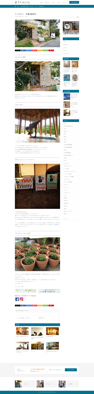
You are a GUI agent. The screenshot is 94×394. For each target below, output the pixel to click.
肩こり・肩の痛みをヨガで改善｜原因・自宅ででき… (67, 70)
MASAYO (65, 131)
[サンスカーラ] (37, 346)
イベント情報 (66, 168)
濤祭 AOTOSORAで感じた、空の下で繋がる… (67, 83)
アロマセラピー (66, 163)
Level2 (65, 128)
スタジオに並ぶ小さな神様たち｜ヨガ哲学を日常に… (75, 83)
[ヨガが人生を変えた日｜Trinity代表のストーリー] (67, 104)
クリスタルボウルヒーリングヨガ (69, 171)
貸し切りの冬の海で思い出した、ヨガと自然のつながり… (74, 96)
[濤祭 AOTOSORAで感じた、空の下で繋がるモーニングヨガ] (67, 77)
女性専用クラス (66, 203)
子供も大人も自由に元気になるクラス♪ (22, 337)
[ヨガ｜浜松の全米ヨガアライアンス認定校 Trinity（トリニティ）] (22, 2)
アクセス (53, 2)
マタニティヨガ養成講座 (68, 181)
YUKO (65, 160)
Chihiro (65, 123)
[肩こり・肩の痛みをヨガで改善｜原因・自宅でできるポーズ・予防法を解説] (67, 64)
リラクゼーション (67, 192)
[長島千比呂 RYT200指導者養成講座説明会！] (37, 331)
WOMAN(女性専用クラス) (68, 155)
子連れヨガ (66, 205)
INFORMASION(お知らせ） (19, 16)
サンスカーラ (33, 351)
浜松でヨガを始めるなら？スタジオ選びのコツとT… (75, 70)
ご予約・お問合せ (74, 2)
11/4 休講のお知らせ (49, 336)
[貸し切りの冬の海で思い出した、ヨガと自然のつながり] (67, 96)
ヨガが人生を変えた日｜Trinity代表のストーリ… (74, 104)
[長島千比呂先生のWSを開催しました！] (52, 346)
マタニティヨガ (66, 179)
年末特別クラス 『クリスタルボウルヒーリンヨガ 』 (22, 352)
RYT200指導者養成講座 (68, 147)
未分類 (65, 208)
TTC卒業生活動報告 (67, 152)
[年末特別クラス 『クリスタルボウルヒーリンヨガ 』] (22, 346)
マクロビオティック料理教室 (69, 176)
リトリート (66, 189)
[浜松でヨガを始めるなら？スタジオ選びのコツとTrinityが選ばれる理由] (75, 64)
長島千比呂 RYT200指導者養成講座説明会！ (37, 338)
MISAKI (65, 136)
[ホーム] (15, 6)
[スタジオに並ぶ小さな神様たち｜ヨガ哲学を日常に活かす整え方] (75, 77)
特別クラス (66, 213)
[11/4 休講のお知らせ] (52, 331)
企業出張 (65, 197)
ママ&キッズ (66, 184)
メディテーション (67, 187)
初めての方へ (47, 2)
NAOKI (26, 16)
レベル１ (65, 195)
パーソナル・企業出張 (68, 173)
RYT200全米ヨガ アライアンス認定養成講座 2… (74, 112)
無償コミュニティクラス (68, 211)
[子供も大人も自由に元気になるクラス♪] (22, 331)
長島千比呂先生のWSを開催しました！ (52, 352)
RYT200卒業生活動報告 (68, 144)
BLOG (59, 2)
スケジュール (64, 2)
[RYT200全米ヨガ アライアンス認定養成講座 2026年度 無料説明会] (67, 112)
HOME (41, 2)
